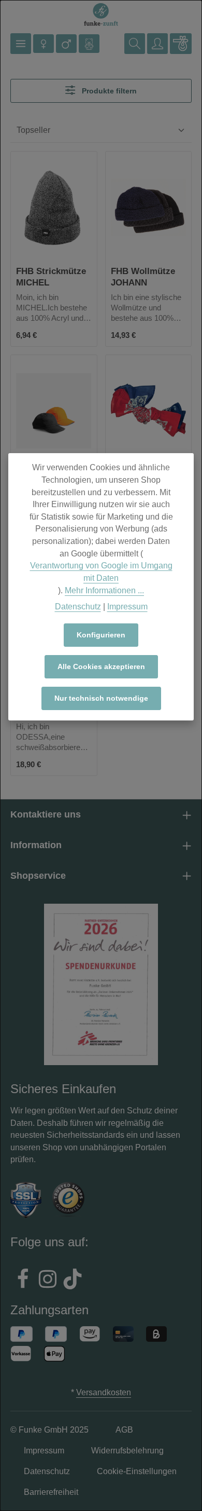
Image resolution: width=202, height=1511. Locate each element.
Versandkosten (103, 1392)
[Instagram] (47, 1280)
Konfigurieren (101, 635)
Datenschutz (78, 606)
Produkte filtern (108, 91)
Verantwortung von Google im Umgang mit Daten (101, 571)
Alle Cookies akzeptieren (101, 666)
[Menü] (20, 43)
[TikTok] (72, 1280)
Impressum (127, 606)
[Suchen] (134, 43)
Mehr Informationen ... (104, 590)
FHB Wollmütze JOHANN (143, 276)
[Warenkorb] (181, 43)
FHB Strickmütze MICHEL (51, 276)
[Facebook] (22, 1280)
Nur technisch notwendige (101, 698)
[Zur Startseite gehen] (101, 14)
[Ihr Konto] (157, 43)
